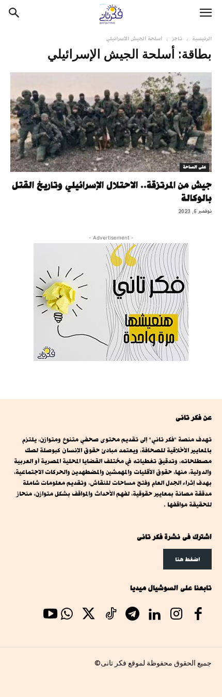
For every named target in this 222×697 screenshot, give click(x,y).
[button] (205, 14)
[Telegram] (132, 615)
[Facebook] (198, 615)
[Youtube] (50, 615)
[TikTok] (110, 615)
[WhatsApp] (66, 615)
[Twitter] (89, 615)
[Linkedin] (154, 615)
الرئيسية (202, 39)
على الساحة (194, 167)
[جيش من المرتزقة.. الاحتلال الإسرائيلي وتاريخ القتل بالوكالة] (111, 122)
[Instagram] (176, 615)
